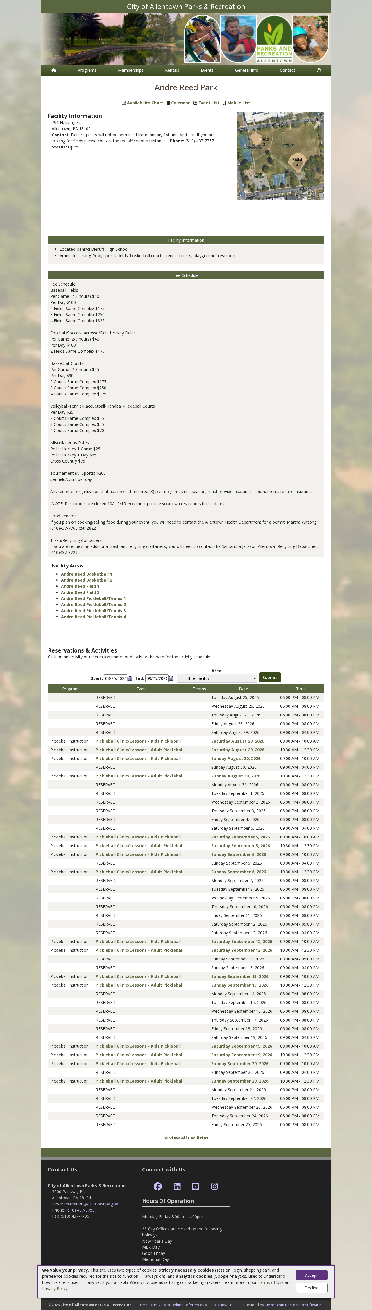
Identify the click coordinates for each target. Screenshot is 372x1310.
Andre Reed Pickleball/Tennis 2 (93, 604)
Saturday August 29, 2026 (237, 741)
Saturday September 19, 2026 (241, 1046)
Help (212, 1304)
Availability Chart (144, 102)
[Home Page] (54, 70)
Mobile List (238, 102)
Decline (312, 1288)
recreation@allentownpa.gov (91, 1204)
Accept (311, 1275)
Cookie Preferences (186, 1304)
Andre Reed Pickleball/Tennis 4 (93, 616)
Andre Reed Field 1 (80, 586)
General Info (246, 70)
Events (207, 70)
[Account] (318, 70)
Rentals (172, 70)
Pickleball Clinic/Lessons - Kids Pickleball (138, 741)
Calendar (180, 102)
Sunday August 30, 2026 (235, 758)
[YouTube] (195, 1186)
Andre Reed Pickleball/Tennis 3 (93, 610)
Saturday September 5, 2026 (240, 837)
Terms (145, 1304)
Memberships (131, 70)
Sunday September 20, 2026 (239, 1063)
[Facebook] (158, 1186)
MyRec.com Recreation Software (293, 1304)
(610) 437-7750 (80, 1210)
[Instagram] (214, 1186)
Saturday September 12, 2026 (241, 941)
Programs (87, 70)
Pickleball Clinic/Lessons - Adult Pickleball (139, 749)
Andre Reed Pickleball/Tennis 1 (93, 598)
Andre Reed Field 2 (80, 592)
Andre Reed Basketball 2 (86, 580)
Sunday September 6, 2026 (238, 854)
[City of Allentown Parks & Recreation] (186, 38)
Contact (287, 70)
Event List (208, 102)
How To (226, 1304)
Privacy (160, 1304)
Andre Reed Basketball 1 (86, 574)
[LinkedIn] (177, 1186)
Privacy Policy (55, 1288)
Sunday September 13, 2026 (239, 976)
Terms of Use (271, 1282)
